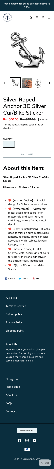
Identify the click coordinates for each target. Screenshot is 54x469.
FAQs (9, 403)
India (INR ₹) (26, 430)
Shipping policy (15, 330)
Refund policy (14, 314)
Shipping (23, 124)
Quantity (8, 138)
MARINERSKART (31, 459)
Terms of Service (16, 306)
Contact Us (12, 411)
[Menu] (49, 17)
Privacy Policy (14, 322)
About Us (11, 395)
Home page (13, 386)
